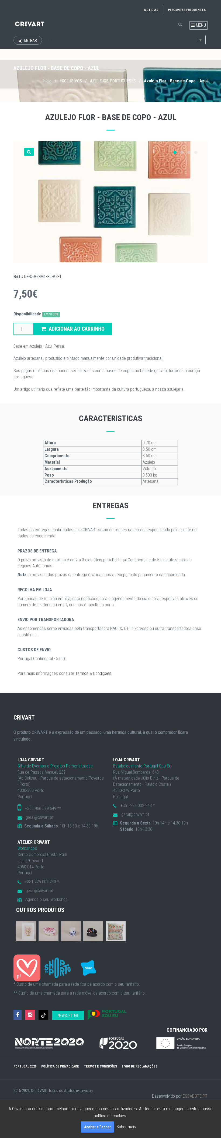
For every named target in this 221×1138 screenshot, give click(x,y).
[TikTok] (43, 1015)
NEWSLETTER (68, 1015)
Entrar (30, 40)
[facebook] (17, 1014)
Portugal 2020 (24, 1066)
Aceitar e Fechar (97, 1127)
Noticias (151, 10)
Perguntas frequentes (187, 10)
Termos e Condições (100, 1066)
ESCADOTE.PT (195, 1096)
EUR (51, 41)
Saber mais (126, 1126)
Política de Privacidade (60, 1066)
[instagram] (30, 1014)
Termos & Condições (93, 673)
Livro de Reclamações (139, 1066)
